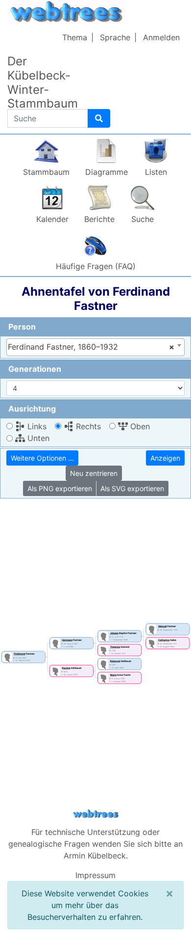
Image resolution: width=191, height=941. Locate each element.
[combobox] (95, 347)
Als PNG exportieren (59, 488)
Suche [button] (142, 219)
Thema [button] (74, 37)
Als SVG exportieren (132, 488)
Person (22, 327)
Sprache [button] (115, 37)
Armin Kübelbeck (95, 855)
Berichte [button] (99, 219)
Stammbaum (46, 172)
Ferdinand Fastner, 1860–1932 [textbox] (91, 347)
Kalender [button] (52, 219)
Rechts (87, 426)
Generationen (34, 369)
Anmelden (161, 37)
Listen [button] (156, 172)
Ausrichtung (32, 409)
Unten (37, 438)
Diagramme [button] (106, 172)
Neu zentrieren (94, 473)
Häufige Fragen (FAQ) (96, 266)
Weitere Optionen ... (42, 458)
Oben (139, 426)
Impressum (95, 875)
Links (36, 426)
